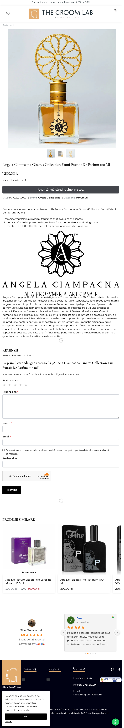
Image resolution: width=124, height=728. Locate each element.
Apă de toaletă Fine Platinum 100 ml (82, 581)
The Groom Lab (32, 630)
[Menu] (7, 13)
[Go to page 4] (95, 653)
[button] (113, 11)
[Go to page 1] (87, 653)
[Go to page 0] (85, 653)
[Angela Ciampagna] (60, 263)
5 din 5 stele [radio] (26, 385)
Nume (7, 423)
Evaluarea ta (10, 380)
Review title (9, 458)
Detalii (8, 721)
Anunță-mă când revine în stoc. (61, 189)
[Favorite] (49, 528)
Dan (79, 618)
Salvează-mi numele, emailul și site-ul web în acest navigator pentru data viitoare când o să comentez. (57, 452)
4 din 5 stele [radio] (21, 385)
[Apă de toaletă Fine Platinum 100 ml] (84, 549)
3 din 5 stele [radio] (15, 385)
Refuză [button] (8, 720)
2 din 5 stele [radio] (10, 385)
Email (6, 436)
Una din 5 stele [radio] (4, 385)
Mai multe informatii (14, 180)
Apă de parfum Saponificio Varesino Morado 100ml (28, 581)
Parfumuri (8, 25)
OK (26, 716)
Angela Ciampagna (49, 197)
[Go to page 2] (90, 653)
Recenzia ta (10, 391)
